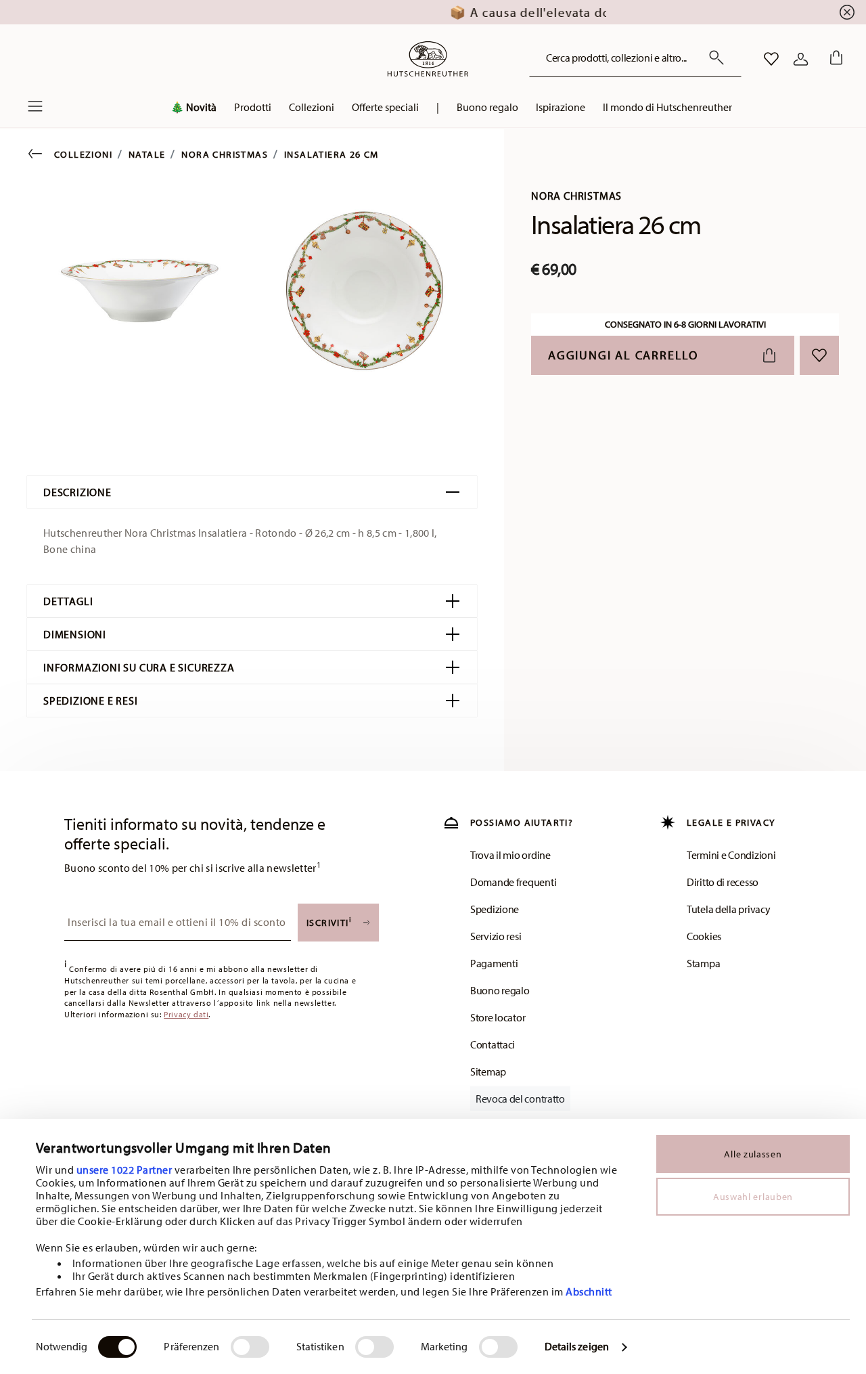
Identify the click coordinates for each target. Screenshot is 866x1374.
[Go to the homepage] (428, 58)
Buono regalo (500, 990)
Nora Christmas (224, 154)
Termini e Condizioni (731, 855)
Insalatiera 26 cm (331, 154)
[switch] (250, 1347)
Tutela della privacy (728, 909)
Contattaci (492, 1044)
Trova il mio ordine (510, 855)
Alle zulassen (752, 1154)
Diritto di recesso (722, 882)
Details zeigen (577, 1346)
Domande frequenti (513, 882)
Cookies (704, 936)
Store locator (497, 1017)
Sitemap (488, 1071)
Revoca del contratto (520, 1098)
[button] (253, 110)
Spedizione (494, 909)
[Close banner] (847, 12)
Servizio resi (495, 936)
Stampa (703, 963)
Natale (147, 154)
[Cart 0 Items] (833, 59)
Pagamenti (494, 963)
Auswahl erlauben (753, 1197)
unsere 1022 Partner (124, 1169)
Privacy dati (186, 1014)
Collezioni (83, 154)
